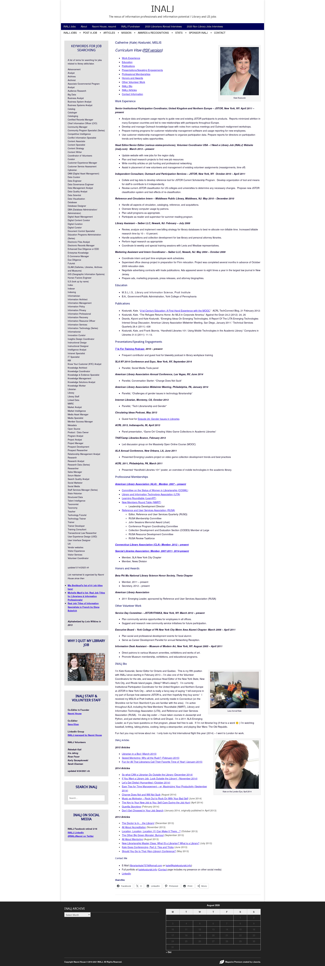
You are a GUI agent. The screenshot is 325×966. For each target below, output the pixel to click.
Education (127, 62)
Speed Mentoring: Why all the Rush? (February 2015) (150, 757)
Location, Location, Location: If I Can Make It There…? (151, 831)
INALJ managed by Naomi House (85, 735)
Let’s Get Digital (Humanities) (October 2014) (146, 782)
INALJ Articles (129, 90)
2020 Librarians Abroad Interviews (163, 26)
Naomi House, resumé (104, 26)
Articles (109, 32)
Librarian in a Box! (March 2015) (139, 753)
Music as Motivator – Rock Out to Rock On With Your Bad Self (155, 798)
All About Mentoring (132, 839)
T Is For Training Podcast (129, 348)
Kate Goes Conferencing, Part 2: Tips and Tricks (148, 847)
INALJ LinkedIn (76, 832)
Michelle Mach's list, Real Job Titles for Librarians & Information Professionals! (86, 596)
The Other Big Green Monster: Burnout (143, 835)
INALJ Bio (127, 86)
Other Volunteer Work (133, 82)
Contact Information (132, 94)
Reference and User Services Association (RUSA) (148, 510)
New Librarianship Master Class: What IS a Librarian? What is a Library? (160, 843)
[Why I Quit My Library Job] (86, 680)
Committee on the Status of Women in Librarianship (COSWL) (155, 490)
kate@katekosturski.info (178, 865)
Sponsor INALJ (198, 32)
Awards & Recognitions (153, 32)
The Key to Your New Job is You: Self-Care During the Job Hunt (156, 802)
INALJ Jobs (69, 26)
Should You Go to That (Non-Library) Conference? (149, 851)
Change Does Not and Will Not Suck (141, 794)
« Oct (168, 952)
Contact (219, 32)
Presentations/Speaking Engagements (142, 70)
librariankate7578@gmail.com (146, 865)
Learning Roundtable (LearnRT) (139, 498)
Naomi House (75, 713)
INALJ (162, 9)
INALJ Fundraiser (130, 26)
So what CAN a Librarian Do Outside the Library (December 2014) (157, 774)
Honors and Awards (132, 78)
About (84, 26)
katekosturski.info (147, 869)
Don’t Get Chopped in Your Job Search (143, 810)
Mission (126, 32)
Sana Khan (73, 724)
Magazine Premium (233, 961)
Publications (128, 66)
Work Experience (131, 58)
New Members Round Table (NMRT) (141, 502)
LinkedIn (126, 873)
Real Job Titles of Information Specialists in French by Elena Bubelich (83, 607)
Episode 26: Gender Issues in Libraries (158, 419)
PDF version (152, 50)
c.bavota (256, 961)
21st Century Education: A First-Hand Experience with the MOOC (175, 310)
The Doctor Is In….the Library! (138, 823)
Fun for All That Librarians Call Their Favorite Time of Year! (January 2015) (162, 761)
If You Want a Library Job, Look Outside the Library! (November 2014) (160, 778)
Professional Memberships (136, 74)
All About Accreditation (134, 827)
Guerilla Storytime (131, 806)
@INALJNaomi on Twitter (81, 836)
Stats (178, 32)
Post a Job (90, 32)
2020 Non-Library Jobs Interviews (205, 26)
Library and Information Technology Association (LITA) (151, 494)
